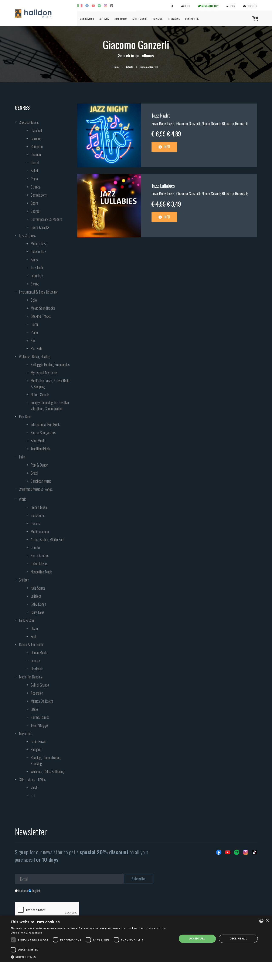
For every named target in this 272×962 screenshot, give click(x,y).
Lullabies (36, 596)
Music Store (87, 19)
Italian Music (39, 563)
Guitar (34, 324)
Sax (33, 340)
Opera (34, 203)
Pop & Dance (39, 465)
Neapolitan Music (41, 572)
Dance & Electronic (31, 644)
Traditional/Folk (40, 448)
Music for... (26, 733)
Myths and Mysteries (44, 372)
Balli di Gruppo (40, 685)
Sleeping (36, 749)
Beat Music (38, 440)
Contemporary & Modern (46, 219)
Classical (36, 130)
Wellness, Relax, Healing (34, 356)
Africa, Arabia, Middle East (47, 539)
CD (33, 795)
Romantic (37, 146)
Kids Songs (38, 588)
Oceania (36, 523)
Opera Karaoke (40, 227)
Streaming (174, 19)
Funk (34, 636)
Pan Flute (36, 348)
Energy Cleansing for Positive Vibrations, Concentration (50, 405)
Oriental (35, 547)
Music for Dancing (30, 677)
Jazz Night (161, 115)
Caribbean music (41, 481)
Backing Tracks (41, 316)
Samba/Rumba (40, 717)
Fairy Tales (37, 612)
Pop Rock (25, 416)
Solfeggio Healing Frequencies (50, 364)
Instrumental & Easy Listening (38, 292)
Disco (34, 628)
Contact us (192, 19)
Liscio (34, 709)
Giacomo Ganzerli (188, 123)
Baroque (36, 138)
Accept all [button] (197, 938)
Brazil (34, 473)
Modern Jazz (39, 243)
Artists (104, 19)
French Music (39, 507)
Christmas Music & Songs (36, 489)
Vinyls (34, 787)
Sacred (35, 211)
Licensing (157, 19)
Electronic (37, 668)
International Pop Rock (45, 424)
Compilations (39, 195)
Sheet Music (139, 19)
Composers (120, 19)
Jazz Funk (37, 267)
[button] (91, 957)
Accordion (37, 693)
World (22, 499)
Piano (34, 179)
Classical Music (29, 122)
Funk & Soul (26, 620)
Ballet (34, 170)
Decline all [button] (238, 938)
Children (24, 580)
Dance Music (39, 652)
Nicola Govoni (211, 123)
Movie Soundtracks (43, 308)
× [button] (267, 920)
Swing (35, 284)
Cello (34, 300)
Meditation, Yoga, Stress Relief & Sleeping (51, 383)
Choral (35, 162)
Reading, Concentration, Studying (46, 760)
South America (40, 555)
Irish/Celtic (38, 515)
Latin (22, 457)
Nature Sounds (40, 394)
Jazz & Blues (27, 235)
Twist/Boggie (39, 725)
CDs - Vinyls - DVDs (32, 779)
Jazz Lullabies (163, 185)
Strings (35, 187)
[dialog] (136, 938)
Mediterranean (40, 531)
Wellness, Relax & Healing (48, 771)
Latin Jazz (37, 275)
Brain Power (39, 741)
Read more (35, 932)
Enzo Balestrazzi (163, 123)
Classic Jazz (38, 251)
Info (166, 146)
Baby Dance (38, 604)
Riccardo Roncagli (234, 123)
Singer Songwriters (43, 432)
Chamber (36, 154)
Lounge (35, 660)
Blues (34, 259)
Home (117, 67)
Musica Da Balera (42, 701)
